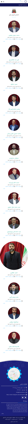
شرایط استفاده (7, 419)
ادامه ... (3, 41)
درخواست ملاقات (18, 39)
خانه (17, 421)
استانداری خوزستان (23, 408)
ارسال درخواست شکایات (9, 39)
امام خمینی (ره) (23, 405)
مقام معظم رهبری (17, 405)
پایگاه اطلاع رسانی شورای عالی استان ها (19, 411)
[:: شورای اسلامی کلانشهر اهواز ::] (23, 1)
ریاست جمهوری (9, 405)
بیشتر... (2, 413)
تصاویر (11, 421)
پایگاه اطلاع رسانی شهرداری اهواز (13, 408)
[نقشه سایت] (14, 374)
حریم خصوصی (14, 419)
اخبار (14, 421)
